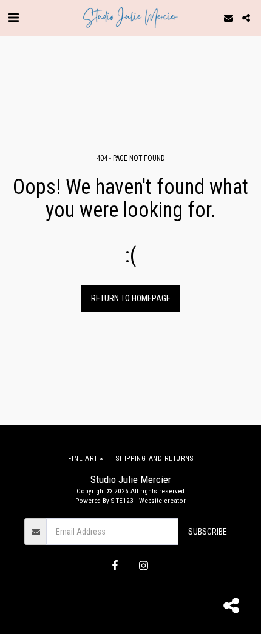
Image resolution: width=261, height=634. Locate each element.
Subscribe (207, 531)
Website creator (162, 501)
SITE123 (122, 501)
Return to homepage (131, 298)
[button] (13, 17)
